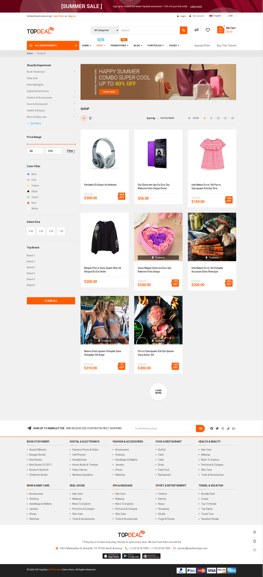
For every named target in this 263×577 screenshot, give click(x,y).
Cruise (204, 498)
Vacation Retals (210, 518)
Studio (161, 513)
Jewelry (119, 464)
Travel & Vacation (211, 485)
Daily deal (32, 78)
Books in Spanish (38, 469)
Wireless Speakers (82, 474)
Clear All (51, 300)
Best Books (35, 459)
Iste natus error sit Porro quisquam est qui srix (206, 186)
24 (218, 118)
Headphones (79, 459)
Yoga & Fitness (166, 518)
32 (225, 118)
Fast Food (163, 469)
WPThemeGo (54, 569)
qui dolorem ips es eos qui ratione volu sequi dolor (154, 186)
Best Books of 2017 (40, 464)
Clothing (120, 454)
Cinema (162, 493)
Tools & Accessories (212, 474)
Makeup (205, 454)
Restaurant (164, 474)
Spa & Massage (122, 485)
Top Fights (207, 508)
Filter (70, 150)
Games (162, 498)
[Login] (254, 531)
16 (211, 118)
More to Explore (210, 459)
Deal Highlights (35, 84)
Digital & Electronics (38, 91)
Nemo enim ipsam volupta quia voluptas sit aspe (102, 353)
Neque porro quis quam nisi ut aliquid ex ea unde (102, 270)
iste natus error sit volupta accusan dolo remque (207, 270)
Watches (120, 474)
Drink (161, 464)
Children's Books (38, 474)
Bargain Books (37, 454)
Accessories (122, 449)
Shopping (163, 508)
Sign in (72, 16)
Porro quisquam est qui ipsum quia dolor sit (156, 353)
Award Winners (38, 449)
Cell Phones (79, 454)
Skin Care (206, 469)
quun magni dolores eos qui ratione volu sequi (154, 270)
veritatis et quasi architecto (100, 184)
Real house (77, 485)
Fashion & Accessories (39, 97)
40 (232, 118)
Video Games (79, 469)
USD (230, 15)
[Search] (183, 30)
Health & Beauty (36, 110)
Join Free (58, 16)
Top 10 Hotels (208, 503)
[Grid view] (84, 118)
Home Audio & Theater (85, 464)
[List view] (91, 118)
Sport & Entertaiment (171, 485)
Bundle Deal (208, 493)
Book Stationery (36, 71)
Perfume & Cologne (212, 464)
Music (161, 503)
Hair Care (206, 449)
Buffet (162, 449)
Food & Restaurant (37, 104)
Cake (161, 459)
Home (30, 53)
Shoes (118, 469)
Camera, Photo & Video (85, 449)
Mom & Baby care (37, 117)
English (217, 15)
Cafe (161, 454)
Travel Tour (207, 513)
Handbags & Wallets (126, 459)
